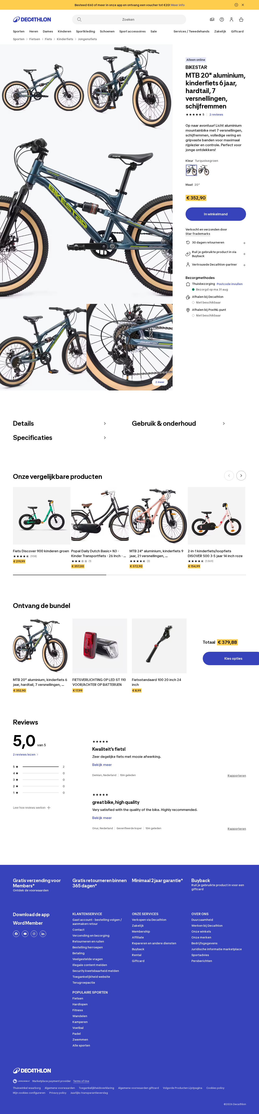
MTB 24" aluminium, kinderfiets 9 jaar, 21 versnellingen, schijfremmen (157, 553)
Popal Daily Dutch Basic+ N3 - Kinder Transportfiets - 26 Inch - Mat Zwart (97, 553)
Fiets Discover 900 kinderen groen (41, 551)
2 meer (159, 382)
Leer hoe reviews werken (29, 807)
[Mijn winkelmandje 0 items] (241, 19)
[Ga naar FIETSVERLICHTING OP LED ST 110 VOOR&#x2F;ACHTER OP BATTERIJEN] (99, 646)
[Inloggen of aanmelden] (231, 19)
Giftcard (237, 31)
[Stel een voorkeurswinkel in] (212, 19)
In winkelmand (216, 214)
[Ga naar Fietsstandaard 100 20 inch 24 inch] (159, 646)
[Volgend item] (241, 475)
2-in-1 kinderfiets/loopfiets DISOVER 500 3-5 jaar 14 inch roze (215, 553)
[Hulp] (222, 19)
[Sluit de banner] (243, 5)
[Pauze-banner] (236, 5)
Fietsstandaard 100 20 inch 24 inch (157, 682)
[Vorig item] (229, 475)
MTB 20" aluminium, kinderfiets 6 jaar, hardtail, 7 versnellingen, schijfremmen (40, 682)
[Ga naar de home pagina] (32, 19)
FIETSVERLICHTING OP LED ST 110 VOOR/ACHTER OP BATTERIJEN (99, 682)
